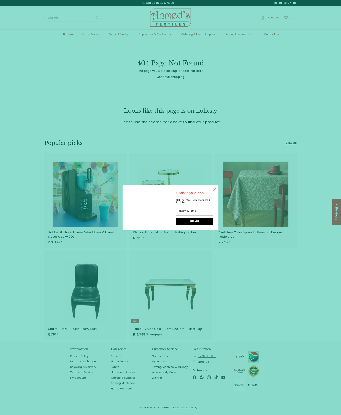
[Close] (214, 189)
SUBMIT (194, 221)
